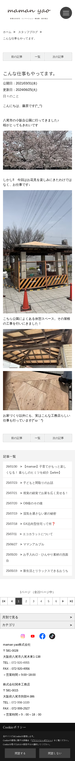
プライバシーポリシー (42, 740)
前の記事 (16, 56)
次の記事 (58, 56)
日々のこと (11, 96)
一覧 (37, 56)
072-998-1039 (20, 702)
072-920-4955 (20, 662)
